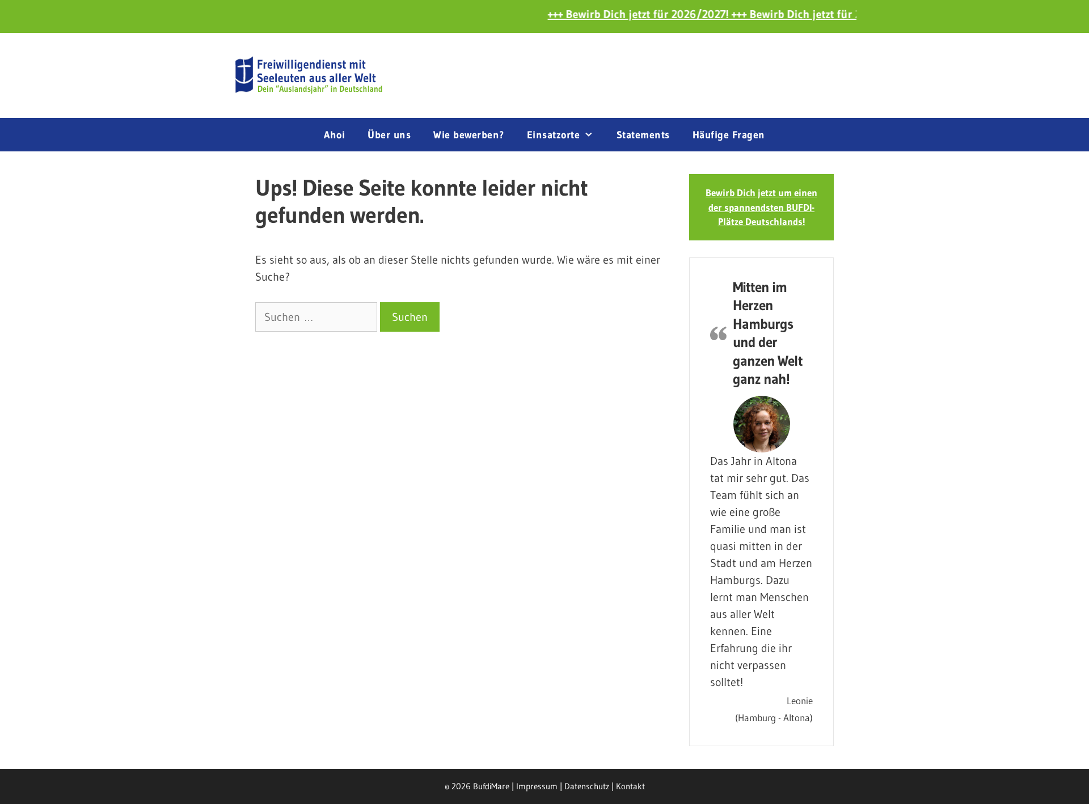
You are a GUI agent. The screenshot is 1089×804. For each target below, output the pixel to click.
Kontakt (630, 786)
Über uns (389, 135)
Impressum (537, 786)
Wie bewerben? (468, 135)
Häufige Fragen (729, 135)
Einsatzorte (553, 135)
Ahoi (334, 135)
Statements (643, 135)
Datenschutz (586, 786)
